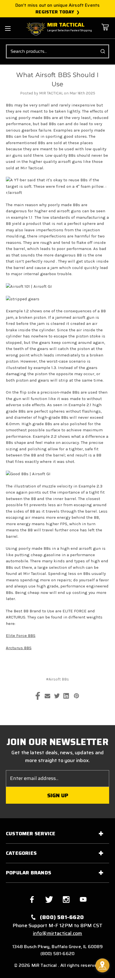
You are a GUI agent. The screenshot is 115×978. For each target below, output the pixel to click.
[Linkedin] (66, 696)
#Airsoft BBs (57, 679)
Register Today (54, 12)
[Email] (47, 696)
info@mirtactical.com (57, 933)
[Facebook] (38, 696)
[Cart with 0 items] (105, 31)
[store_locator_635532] (102, 965)
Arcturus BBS (19, 647)
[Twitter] (57, 696)
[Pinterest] (76, 696)
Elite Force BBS (20, 635)
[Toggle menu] (7, 28)
